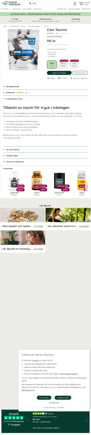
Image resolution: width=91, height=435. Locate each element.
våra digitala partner (69, 374)
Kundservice (61, 9)
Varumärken (27, 9)
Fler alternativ (54, 402)
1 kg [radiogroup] (74, 64)
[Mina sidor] (74, 3)
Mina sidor (86, 9)
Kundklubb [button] (75, 20)
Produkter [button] (4, 9)
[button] (84, 3)
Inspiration (37, 9)
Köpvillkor (60, 407)
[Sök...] (30, 3)
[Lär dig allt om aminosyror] (22, 242)
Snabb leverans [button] (45, 20)
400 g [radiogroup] (64, 64)
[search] (48, 4)
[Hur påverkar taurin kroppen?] (68, 219)
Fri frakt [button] (15, 20)
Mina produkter (74, 9)
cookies (35, 360)
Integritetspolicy (28, 390)
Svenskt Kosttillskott (54, 36)
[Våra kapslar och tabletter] (22, 219)
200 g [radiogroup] (52, 64)
